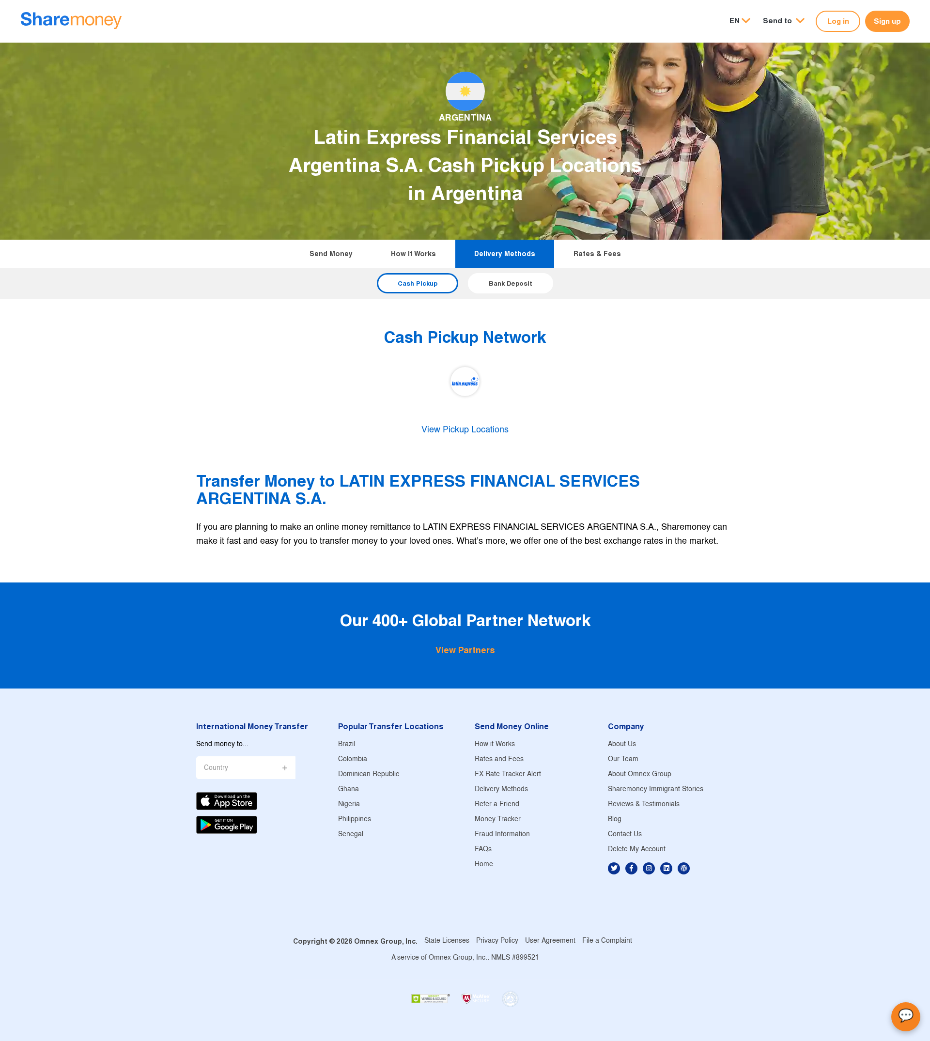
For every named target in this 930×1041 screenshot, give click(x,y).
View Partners (465, 650)
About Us (622, 744)
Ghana (348, 789)
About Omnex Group (639, 774)
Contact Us (625, 834)
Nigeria (349, 804)
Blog (614, 819)
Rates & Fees (597, 254)
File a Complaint (607, 941)
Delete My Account (637, 849)
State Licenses (446, 941)
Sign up (887, 21)
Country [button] (216, 768)
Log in (838, 21)
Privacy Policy (497, 941)
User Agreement (550, 941)
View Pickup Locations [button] (465, 430)
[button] (783, 21)
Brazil (346, 744)
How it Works (413, 254)
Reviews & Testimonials (644, 804)
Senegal (350, 834)
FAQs (483, 849)
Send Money (331, 254)
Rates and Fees (499, 759)
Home (484, 864)
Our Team (623, 759)
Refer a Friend (497, 804)
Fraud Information (502, 834)
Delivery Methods (504, 254)
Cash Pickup (417, 283)
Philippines (354, 819)
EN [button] (734, 20)
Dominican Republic (368, 774)
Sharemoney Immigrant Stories (655, 789)
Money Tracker (498, 819)
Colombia (352, 759)
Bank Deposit (510, 283)
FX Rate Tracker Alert (508, 774)
